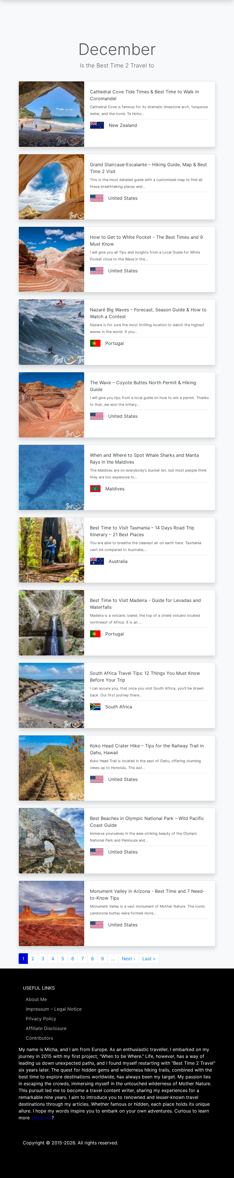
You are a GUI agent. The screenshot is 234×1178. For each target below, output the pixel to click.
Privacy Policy (41, 1018)
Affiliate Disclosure (46, 1028)
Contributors (39, 1038)
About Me (36, 999)
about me (41, 1118)
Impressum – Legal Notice (54, 1009)
